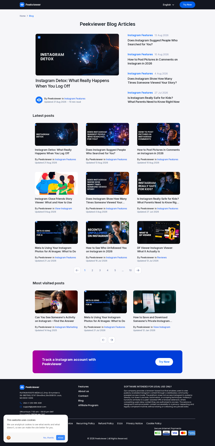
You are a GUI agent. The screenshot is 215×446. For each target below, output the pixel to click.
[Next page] (137, 270)
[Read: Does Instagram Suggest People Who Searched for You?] (153, 40)
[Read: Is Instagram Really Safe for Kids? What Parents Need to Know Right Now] (153, 97)
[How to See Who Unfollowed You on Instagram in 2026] (107, 241)
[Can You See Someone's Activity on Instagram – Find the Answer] (56, 311)
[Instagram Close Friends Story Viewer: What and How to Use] (56, 192)
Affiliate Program (88, 405)
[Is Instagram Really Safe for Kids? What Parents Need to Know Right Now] (158, 192)
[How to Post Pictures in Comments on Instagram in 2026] (158, 143)
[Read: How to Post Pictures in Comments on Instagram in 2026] (153, 59)
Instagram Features (74, 98)
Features (83, 386)
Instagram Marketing (66, 327)
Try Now (187, 4)
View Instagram (63, 208)
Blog (81, 400)
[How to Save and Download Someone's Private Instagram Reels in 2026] (154, 311)
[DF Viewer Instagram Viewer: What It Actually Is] (158, 241)
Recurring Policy (85, 423)
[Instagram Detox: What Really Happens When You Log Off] (77, 68)
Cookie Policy (153, 423)
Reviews (162, 257)
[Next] (111, 339)
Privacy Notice (134, 423)
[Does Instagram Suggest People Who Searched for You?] (107, 143)
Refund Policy (106, 423)
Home (23, 16)
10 (130, 270)
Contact (83, 396)
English (167, 4)
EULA (120, 423)
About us (83, 391)
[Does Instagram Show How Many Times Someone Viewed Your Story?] (107, 192)
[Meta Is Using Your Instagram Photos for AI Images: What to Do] (56, 241)
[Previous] (103, 339)
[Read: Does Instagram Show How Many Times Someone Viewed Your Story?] (153, 78)
